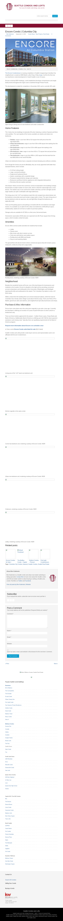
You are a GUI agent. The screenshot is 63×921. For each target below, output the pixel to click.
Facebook (6, 26)
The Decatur (8, 801)
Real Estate (46, 34)
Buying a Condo (9, 888)
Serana (7, 788)
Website (28, 584)
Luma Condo (8, 807)
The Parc (7, 743)
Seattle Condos (32, 564)
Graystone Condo (9, 810)
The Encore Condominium (13, 73)
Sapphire (7, 848)
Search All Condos (10, 880)
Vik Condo (7, 851)
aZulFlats (7, 825)
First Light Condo (9, 702)
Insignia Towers (9, 737)
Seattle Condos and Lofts (31, 911)
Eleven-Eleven (8, 804)
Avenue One (8, 726)
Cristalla (7, 729)
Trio (6, 752)
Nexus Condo (8, 716)
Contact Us (8, 874)
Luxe (6, 783)
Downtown (8, 685)
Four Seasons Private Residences (13, 705)
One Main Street (9, 861)
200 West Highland (9, 777)
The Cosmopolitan (9, 690)
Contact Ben (20, 577)
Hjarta (6, 840)
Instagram (9, 26)
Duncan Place (8, 837)
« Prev (7, 663)
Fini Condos (8, 831)
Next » (56, 663)
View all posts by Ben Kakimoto (16, 584)
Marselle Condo (9, 764)
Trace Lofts (8, 818)
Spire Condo (8, 749)
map (40, 75)
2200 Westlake (8, 759)
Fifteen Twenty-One (10, 699)
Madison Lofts (8, 813)
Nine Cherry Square (10, 816)
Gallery (7, 732)
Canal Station (8, 828)
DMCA (36, 913)
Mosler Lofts (8, 740)
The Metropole (8, 842)
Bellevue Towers (9, 858)
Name (9, 630)
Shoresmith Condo (9, 767)
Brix (6, 798)
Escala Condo (8, 696)
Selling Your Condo (10, 883)
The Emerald (8, 693)
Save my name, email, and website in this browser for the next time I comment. (29, 651)
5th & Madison (8, 687)
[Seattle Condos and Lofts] (25, 10)
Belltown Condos (9, 724)
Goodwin (7, 735)
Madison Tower (8, 713)
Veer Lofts (7, 770)
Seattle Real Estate (43, 564)
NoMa (6, 845)
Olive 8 (7, 719)
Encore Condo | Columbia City (21, 31)
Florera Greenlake (9, 834)
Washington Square (10, 864)
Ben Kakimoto (10, 34)
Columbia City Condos (15, 564)
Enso (6, 761)
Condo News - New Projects (35, 34)
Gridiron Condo (8, 708)
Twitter (12, 26)
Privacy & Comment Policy (44, 913)
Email (9, 637)
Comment (10, 613)
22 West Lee (8, 780)
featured (25, 564)
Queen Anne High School (11, 785)
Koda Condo (8, 711)
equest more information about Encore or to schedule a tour (24, 325)
